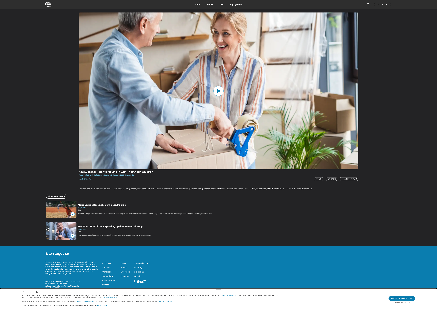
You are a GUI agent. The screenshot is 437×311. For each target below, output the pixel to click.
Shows (124, 268)
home (197, 5)
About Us (106, 268)
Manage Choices (401, 302)
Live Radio (125, 272)
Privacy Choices (165, 301)
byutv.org (138, 268)
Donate (105, 285)
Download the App (142, 263)
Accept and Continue (402, 298)
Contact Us (107, 272)
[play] (218, 91)
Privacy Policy (108, 281)
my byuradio (236, 5)
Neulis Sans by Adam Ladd (58, 283)
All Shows (106, 263)
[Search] (368, 4)
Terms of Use (107, 276)
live (222, 5)
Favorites (125, 276)
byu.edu (137, 276)
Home (123, 263)
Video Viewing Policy (86, 301)
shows (210, 5)
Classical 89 (139, 272)
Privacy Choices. (110, 297)
